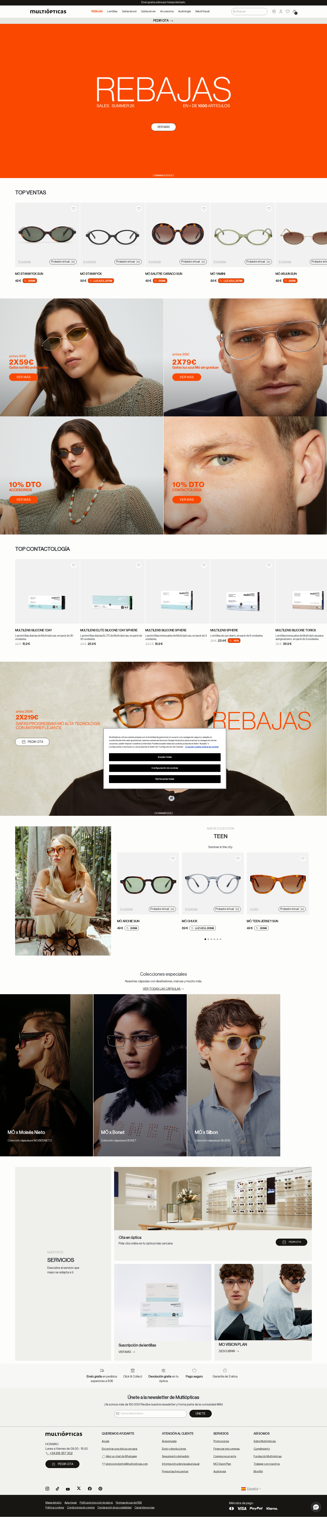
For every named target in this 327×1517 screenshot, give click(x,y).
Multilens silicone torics (296, 630)
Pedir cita (161, 20)
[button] (281, 11)
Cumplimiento (262, 1449)
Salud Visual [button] (202, 11)
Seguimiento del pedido (175, 1456)
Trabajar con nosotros (267, 1464)
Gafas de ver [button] (148, 11)
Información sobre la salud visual (180, 1464)
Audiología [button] (184, 11)
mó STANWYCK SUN (29, 273)
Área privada (169, 1441)
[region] (164, 758)
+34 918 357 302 (61, 1453)
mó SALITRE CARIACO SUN (163, 273)
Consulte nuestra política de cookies (202, 747)
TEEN (220, 836)
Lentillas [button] (112, 11)
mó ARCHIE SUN (128, 921)
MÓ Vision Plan (222, 1464)
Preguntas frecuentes (175, 1471)
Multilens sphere (224, 630)
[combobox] (249, 11)
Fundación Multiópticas (268, 1456)
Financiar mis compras (226, 1449)
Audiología (219, 1471)
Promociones (221, 1441)
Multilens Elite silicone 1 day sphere (109, 630)
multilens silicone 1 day (33, 630)
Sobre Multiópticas (265, 1441)
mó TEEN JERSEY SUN (262, 921)
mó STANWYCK (91, 273)
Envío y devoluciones (174, 1449)
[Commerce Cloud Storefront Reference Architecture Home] (49, 11)
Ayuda (105, 1441)
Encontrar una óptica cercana (119, 1449)
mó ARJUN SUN (286, 273)
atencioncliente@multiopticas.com (127, 1464)
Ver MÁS (125, 1352)
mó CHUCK (189, 921)
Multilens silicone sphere (166, 630)
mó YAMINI (217, 273)
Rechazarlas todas (164, 779)
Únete (201, 1413)
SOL (24, 103)
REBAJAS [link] (97, 11)
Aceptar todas (165, 757)
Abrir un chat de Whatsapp (121, 1456)
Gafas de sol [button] (129, 11)
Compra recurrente (224, 1456)
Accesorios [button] (167, 11)
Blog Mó (258, 1471)
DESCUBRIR (29, 741)
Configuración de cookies (165, 768)
